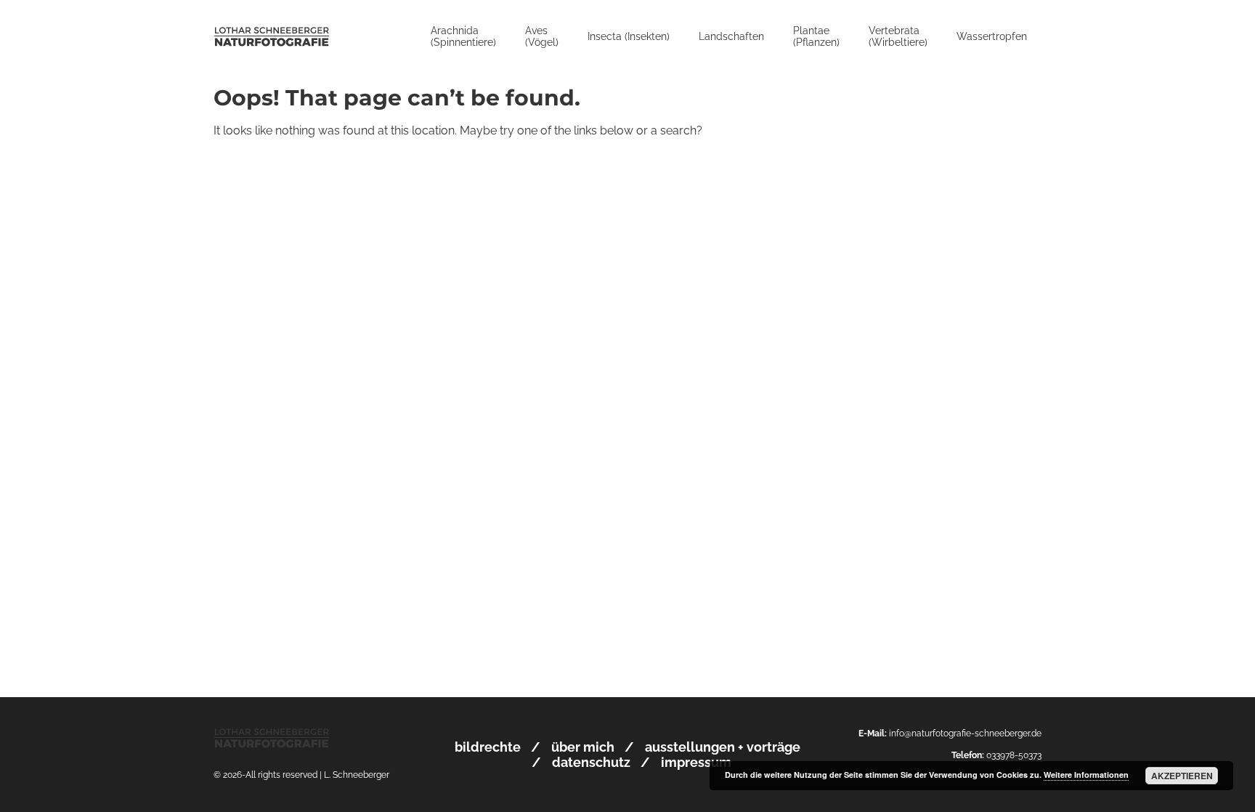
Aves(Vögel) (542, 36)
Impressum (696, 762)
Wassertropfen (992, 36)
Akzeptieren (1182, 775)
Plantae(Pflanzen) (816, 36)
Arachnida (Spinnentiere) (463, 36)
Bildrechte (488, 747)
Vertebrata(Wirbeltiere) (898, 36)
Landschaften (731, 36)
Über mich (582, 747)
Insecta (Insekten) (629, 36)
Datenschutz (591, 762)
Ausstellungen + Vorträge (722, 747)
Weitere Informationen (1086, 774)
